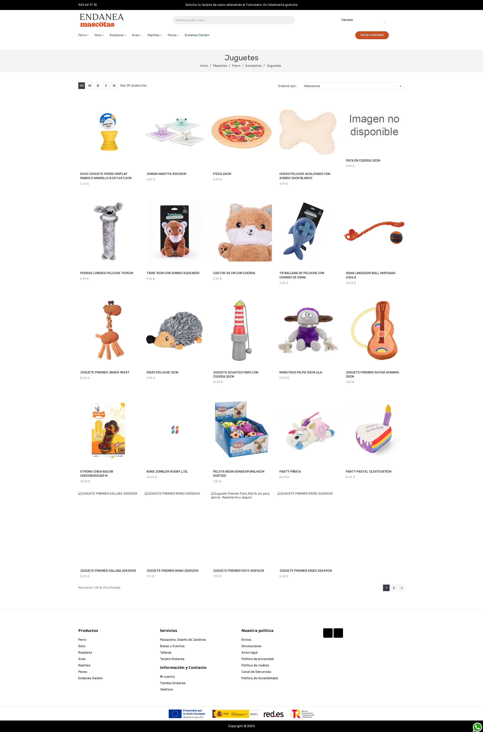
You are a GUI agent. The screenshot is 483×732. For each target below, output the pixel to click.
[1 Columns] (114, 86)
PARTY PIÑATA (290, 471)
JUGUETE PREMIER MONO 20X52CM (172, 571)
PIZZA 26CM (222, 174)
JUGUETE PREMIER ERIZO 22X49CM (305, 571)
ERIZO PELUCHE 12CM (162, 372)
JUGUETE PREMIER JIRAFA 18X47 (104, 372)
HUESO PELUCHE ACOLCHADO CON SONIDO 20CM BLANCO (304, 176)
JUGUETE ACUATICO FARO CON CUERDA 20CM (235, 374)
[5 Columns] (81, 86)
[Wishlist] (385, 20)
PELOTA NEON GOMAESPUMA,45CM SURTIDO (238, 474)
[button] (372, 35)
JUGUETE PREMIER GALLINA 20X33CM (108, 571)
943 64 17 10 (87, 5)
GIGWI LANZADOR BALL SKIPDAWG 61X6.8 (370, 275)
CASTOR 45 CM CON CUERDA (234, 273)
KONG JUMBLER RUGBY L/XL (167, 471)
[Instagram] (328, 633)
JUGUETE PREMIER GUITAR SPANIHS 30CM (372, 374)
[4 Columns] (90, 86)
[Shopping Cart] (398, 20)
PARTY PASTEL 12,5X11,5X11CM (368, 471)
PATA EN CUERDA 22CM (363, 160)
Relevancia (353, 86)
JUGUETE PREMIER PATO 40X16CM (238, 571)
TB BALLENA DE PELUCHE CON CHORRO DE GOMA (301, 275)
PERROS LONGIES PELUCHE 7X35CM (106, 273)
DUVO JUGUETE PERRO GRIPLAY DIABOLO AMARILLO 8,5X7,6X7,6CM (106, 176)
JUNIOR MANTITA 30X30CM (166, 174)
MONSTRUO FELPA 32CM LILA (300, 372)
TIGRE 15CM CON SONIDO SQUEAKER (173, 273)
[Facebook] (338, 633)
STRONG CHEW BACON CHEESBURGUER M (96, 474)
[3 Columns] (98, 86)
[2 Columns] (106, 86)
